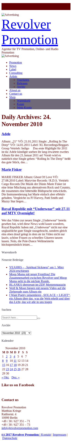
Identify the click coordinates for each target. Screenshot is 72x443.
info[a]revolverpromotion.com (20, 428)
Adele (6, 134)
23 (7, 369)
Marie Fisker (12, 169)
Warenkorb (23, 100)
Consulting (15, 73)
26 (19, 369)
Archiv (21, 86)
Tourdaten (23, 79)
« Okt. (5, 377)
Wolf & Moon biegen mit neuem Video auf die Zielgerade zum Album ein (37, 289)
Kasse (20, 104)
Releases (22, 83)
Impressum (59, 434)
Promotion (15, 62)
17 (11, 365)
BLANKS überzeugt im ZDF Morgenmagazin (37, 284)
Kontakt (46, 434)
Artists (13, 76)
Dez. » (16, 377)
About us (14, 90)
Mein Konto (24, 107)
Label (12, 69)
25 (15, 369)
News (12, 66)
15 (3, 365)
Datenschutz (9, 438)
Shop (12, 97)
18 (15, 365)
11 (15, 360)
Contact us (15, 93)
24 (11, 369)
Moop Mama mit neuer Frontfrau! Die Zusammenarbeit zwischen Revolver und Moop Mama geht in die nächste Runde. (38, 278)
